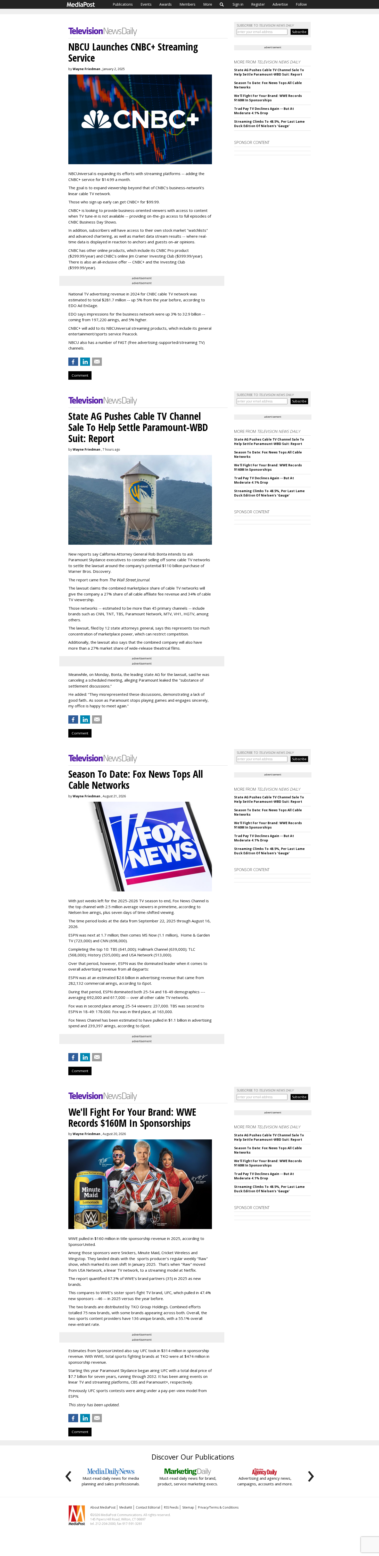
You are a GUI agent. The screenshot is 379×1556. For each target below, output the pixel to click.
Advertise (280, 4)
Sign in (238, 4)
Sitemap (188, 1507)
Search (222, 4)
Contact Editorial (148, 1507)
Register (258, 4)
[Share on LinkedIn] (85, 362)
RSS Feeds (171, 1507)
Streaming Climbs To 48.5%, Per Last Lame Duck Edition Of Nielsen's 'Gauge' (269, 123)
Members (187, 4)
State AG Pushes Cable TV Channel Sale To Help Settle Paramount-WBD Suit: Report (269, 72)
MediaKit (125, 1507)
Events (146, 4)
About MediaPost (103, 1507)
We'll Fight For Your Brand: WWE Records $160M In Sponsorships (268, 98)
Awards (165, 4)
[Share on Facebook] (73, 362)
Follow (301, 4)
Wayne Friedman (86, 69)
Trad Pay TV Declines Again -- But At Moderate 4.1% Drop (264, 110)
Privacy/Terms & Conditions (218, 1507)
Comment (80, 375)
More (207, 4)
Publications (123, 4)
